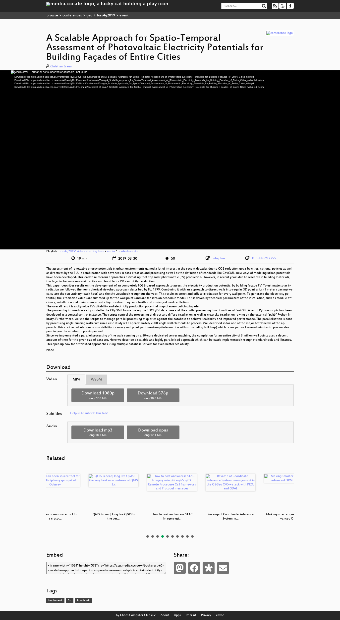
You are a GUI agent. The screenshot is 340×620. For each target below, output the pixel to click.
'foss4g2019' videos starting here (81, 251)
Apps (177, 615)
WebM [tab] (96, 380)
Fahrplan (218, 258)
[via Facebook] (194, 568)
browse (52, 15)
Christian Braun (61, 66)
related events (127, 251)
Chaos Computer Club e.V (138, 615)
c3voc (220, 615)
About (165, 615)
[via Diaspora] (209, 568)
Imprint (191, 615)
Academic (83, 600)
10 (192, 536)
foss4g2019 (106, 15)
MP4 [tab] (76, 380)
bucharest (55, 600)
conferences (72, 15)
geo (89, 15)
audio (111, 251)
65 (69, 600)
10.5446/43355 (263, 258)
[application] (170, 159)
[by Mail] (223, 568)
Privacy (206, 615)
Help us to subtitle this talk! (89, 413)
